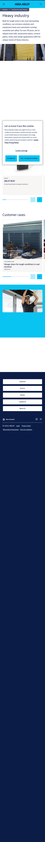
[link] (7, 10)
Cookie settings (21, 151)
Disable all (11, 158)
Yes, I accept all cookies (29, 158)
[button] (19, 10)
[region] (22, 142)
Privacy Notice (14, 143)
